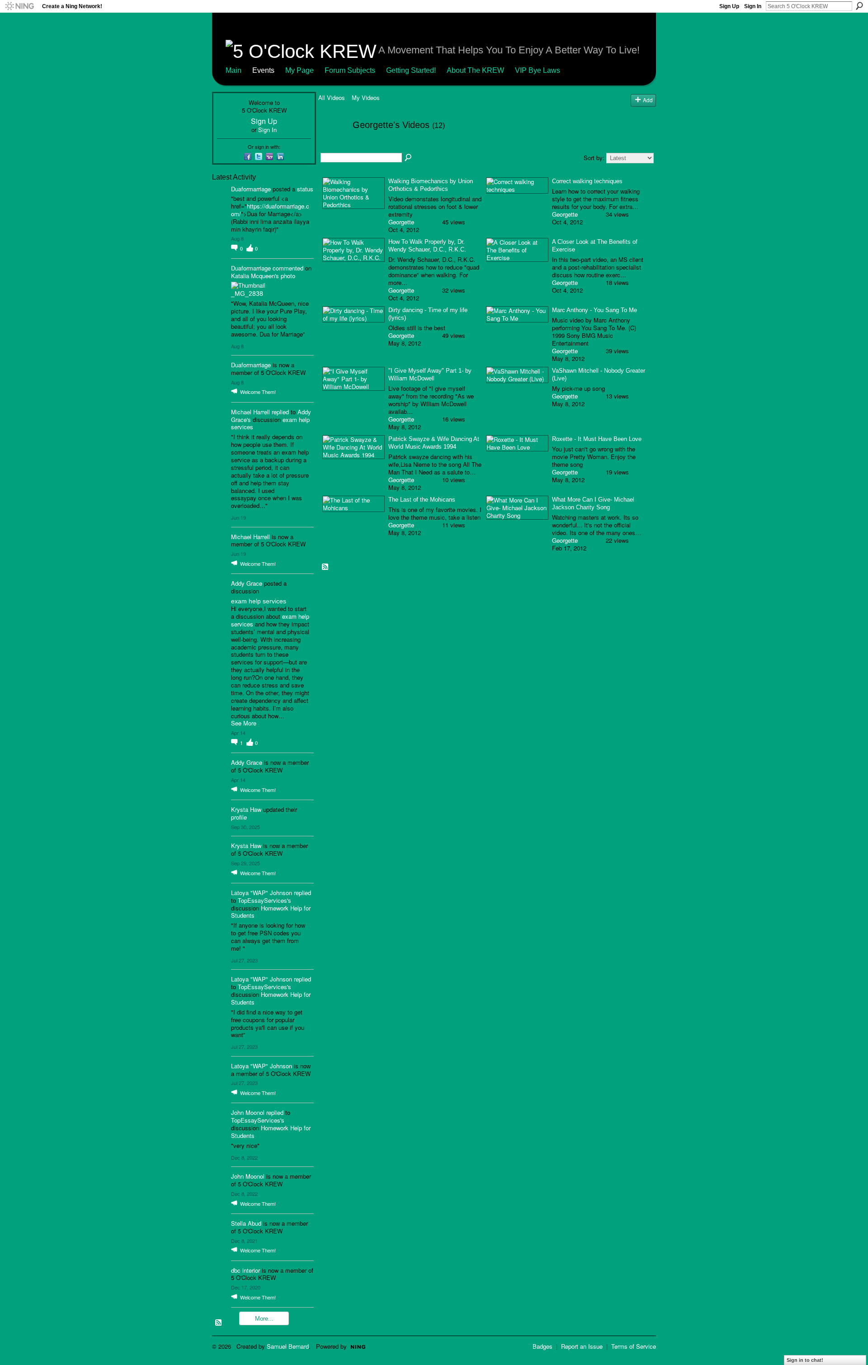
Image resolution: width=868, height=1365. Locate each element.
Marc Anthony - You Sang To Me (594, 310)
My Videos (366, 97)
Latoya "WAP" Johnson (261, 892)
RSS (219, 1323)
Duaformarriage (251, 189)
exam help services (258, 601)
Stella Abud (246, 1223)
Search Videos (409, 158)
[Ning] (19, 6)
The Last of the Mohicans (421, 499)
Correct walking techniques (587, 181)
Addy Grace (246, 583)
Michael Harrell (250, 412)
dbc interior (245, 1270)
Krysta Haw (246, 809)
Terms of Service (633, 1346)
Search (859, 6)
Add (648, 100)
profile (239, 817)
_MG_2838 (247, 293)
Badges (542, 1346)
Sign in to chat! (805, 1360)
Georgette (401, 222)
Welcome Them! (258, 391)
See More (243, 723)
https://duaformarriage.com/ (270, 210)
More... (264, 1318)
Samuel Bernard (288, 1346)
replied (280, 412)
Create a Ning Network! (72, 6)
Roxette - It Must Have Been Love (597, 439)
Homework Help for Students (271, 912)
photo (288, 275)
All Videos (331, 97)
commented (288, 268)
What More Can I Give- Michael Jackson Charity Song (593, 503)
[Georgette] (332, 144)
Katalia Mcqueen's (255, 275)
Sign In (752, 6)
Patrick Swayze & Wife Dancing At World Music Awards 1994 (433, 443)
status (305, 189)
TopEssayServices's (264, 900)
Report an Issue (582, 1346)
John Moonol (247, 1112)
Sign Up (729, 6)
